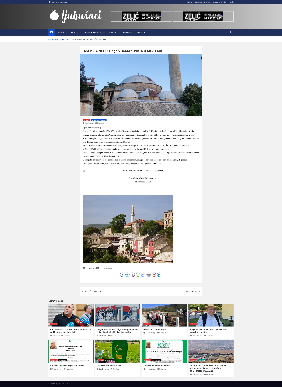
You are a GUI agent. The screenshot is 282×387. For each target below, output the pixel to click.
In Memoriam (156, 324)
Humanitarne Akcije (94, 32)
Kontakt (231, 2)
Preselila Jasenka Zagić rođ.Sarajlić (67, 365)
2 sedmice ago (104, 369)
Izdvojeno (202, 360)
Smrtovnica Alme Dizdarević (157, 365)
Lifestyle (113, 32)
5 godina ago (89, 123)
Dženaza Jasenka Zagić (154, 329)
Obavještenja (199, 2)
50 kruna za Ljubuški (219, 2)
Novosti (61, 32)
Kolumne (75, 32)
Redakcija (100, 123)
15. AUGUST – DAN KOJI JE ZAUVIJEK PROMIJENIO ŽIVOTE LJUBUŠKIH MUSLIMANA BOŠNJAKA (208, 368)
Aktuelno (86, 120)
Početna (189, 2)
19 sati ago (56, 335)
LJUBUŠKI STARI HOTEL (94, 291)
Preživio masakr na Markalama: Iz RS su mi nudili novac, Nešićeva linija (70, 330)
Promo (140, 32)
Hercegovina (95, 120)
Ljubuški (127, 32)
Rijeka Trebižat (191, 291)
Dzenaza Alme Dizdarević (109, 365)
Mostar (103, 120)
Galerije (208, 2)
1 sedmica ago (151, 333)
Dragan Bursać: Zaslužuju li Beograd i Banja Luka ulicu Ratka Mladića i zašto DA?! (117, 330)
